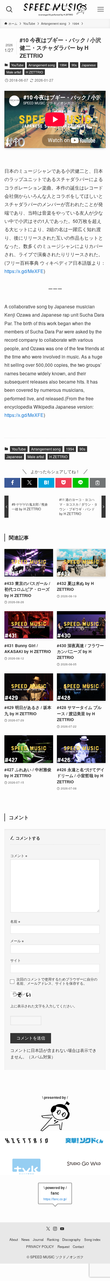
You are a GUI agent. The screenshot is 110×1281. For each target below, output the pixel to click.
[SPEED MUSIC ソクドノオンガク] (55, 9)
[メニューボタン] (100, 9)
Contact (78, 1246)
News (25, 1239)
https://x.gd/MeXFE (24, 271)
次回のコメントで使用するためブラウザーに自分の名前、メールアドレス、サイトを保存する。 (56, 981)
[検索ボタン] (9, 9)
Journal (38, 1239)
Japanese (89, 65)
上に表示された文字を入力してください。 (43, 1005)
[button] (12, 483)
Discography (71, 1239)
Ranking (53, 1239)
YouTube (17, 65)
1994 (63, 65)
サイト (15, 960)
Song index (92, 1239)
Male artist (13, 72)
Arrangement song (41, 65)
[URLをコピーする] (98, 483)
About (13, 1239)
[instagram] (55, 1228)
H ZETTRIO (34, 72)
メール (17, 940)
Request (63, 1246)
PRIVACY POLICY (40, 1246)
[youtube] (62, 1228)
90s (74, 65)
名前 (15, 921)
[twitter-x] (48, 1228)
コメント (18, 855)
